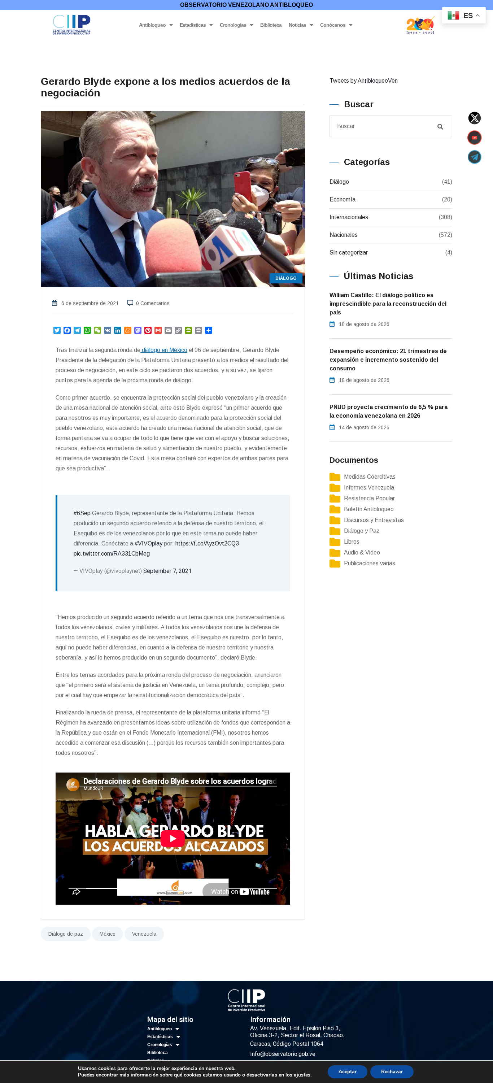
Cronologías (233, 25)
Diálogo (339, 182)
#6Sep (82, 513)
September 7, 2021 (167, 570)
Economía (342, 199)
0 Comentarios (153, 303)
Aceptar (348, 1071)
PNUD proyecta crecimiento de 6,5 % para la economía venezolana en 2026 (389, 411)
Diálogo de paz (65, 934)
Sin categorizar (349, 252)
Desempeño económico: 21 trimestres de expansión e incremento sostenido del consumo (388, 359)
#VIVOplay (148, 543)
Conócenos (332, 25)
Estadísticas (193, 25)
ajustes (302, 1075)
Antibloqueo (152, 25)
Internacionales (349, 217)
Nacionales (344, 235)
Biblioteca (271, 25)
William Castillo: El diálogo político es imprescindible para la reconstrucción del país (388, 304)
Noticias (297, 25)
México (107, 934)
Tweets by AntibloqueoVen (364, 81)
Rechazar (392, 1071)
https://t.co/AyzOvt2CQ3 (207, 543)
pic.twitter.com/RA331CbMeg (112, 554)
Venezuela (144, 934)
